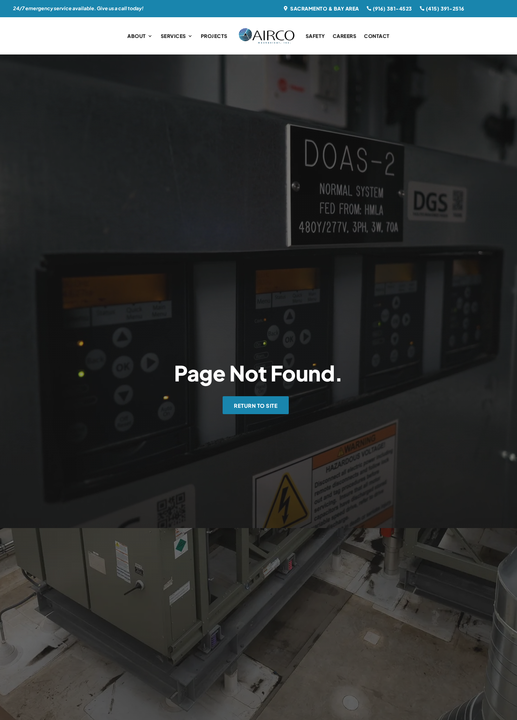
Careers (345, 36)
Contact (377, 36)
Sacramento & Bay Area (324, 8)
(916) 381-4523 (392, 8)
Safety (315, 36)
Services (173, 36)
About (136, 36)
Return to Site (255, 405)
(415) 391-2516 (445, 8)
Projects (214, 36)
